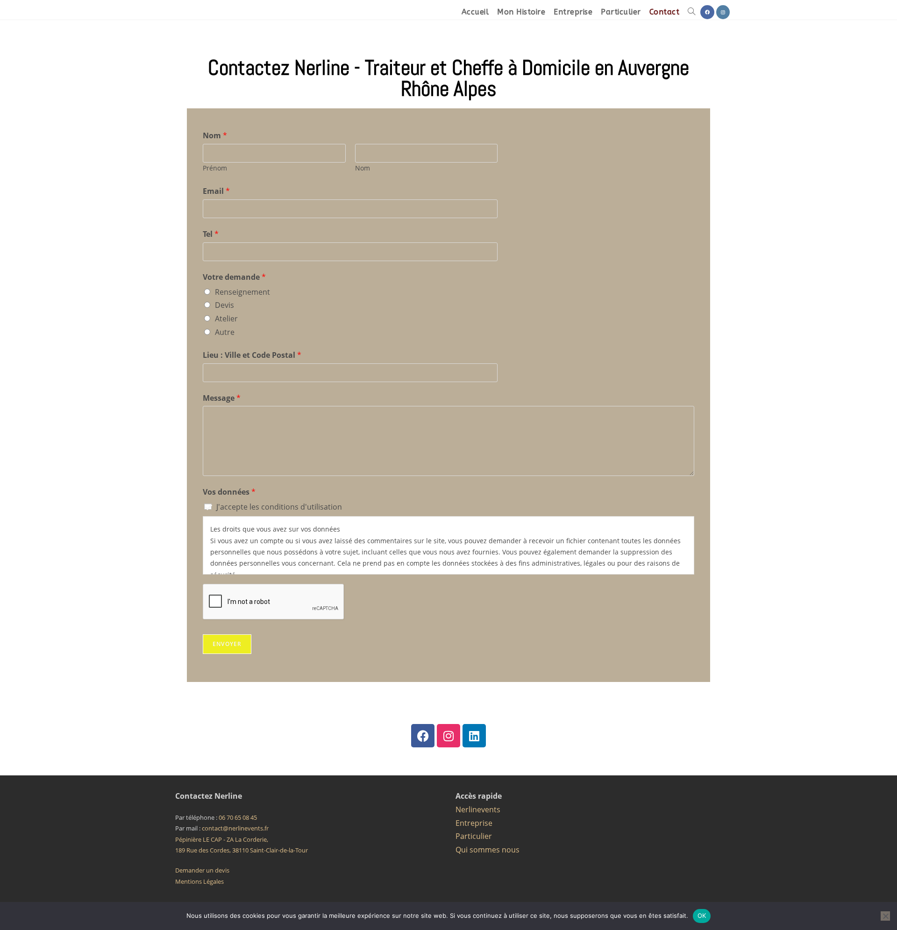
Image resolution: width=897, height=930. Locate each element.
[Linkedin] (474, 735)
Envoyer (227, 644)
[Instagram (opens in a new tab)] (723, 12)
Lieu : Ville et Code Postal (252, 355)
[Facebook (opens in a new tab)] (707, 12)
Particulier (474, 836)
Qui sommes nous (488, 850)
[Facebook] (422, 735)
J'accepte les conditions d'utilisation (279, 507)
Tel (211, 234)
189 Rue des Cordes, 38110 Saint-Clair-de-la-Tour (241, 850)
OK (702, 915)
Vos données (229, 492)
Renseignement (242, 292)
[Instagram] (448, 735)
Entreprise (474, 823)
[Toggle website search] (691, 12)
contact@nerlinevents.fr (235, 828)
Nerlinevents (478, 809)
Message (222, 398)
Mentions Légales (199, 881)
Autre (225, 332)
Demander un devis (202, 870)
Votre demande (234, 277)
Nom (215, 135)
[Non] (885, 916)
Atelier (226, 318)
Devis (224, 305)
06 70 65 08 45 (238, 817)
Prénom (215, 167)
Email (216, 191)
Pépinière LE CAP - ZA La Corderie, (221, 839)
